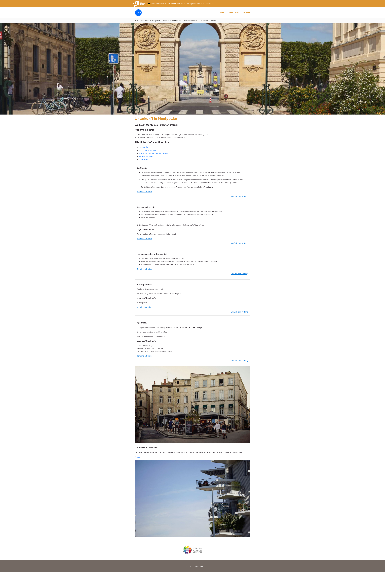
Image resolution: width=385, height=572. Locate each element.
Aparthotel (143, 159)
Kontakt (246, 13)
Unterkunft (204, 21)
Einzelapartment (146, 156)
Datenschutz (198, 566)
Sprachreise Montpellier (172, 21)
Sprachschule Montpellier (150, 21)
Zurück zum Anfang (239, 196)
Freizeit (213, 21)
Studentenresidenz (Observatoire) (153, 153)
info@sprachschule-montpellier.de (200, 4)
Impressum (186, 566)
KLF (136, 21)
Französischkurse (190, 21)
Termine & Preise (144, 191)
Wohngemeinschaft (147, 150)
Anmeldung (234, 13)
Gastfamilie (143, 147)
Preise (223, 13)
